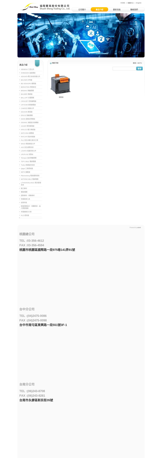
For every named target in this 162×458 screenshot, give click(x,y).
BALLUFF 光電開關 (27, 98)
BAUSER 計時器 (26, 80)
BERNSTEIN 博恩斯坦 (28, 87)
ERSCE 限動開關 (27, 115)
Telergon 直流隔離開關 (28, 158)
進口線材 (24, 188)
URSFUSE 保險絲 (27, 154)
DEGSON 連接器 (26, 112)
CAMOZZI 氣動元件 (27, 108)
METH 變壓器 (25, 172)
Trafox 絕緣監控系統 (28, 165)
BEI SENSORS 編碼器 (28, 83)
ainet (139, 227)
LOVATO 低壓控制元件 (28, 151)
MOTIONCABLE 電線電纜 (29, 179)
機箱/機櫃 (24, 192)
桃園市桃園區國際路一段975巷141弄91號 (47, 249)
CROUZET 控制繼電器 (28, 101)
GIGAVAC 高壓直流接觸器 (29, 122)
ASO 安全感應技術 (27, 147)
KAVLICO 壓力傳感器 (28, 130)
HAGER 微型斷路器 (27, 126)
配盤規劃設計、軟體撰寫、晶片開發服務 (31, 207)
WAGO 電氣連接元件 (28, 144)
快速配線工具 (25, 199)
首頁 (134, 63)
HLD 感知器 (25, 215)
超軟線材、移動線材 (28, 195)
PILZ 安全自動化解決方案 (29, 140)
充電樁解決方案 (26, 212)
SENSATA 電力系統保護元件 (30, 76)
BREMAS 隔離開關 (27, 91)
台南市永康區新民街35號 (36, 400)
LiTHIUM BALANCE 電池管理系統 (31, 184)
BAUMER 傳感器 (26, 94)
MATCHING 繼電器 (27, 133)
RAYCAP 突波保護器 (28, 137)
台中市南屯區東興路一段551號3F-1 (43, 325)
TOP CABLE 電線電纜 (28, 161)
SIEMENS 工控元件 (27, 69)
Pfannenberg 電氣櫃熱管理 (30, 176)
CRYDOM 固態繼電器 (28, 105)
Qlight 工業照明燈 (27, 168)
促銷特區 (24, 203)
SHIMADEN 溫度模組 (28, 73)
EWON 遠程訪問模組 (28, 119)
